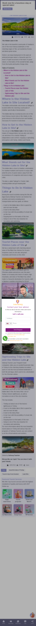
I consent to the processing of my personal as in (18, 335)
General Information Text (16, 340)
